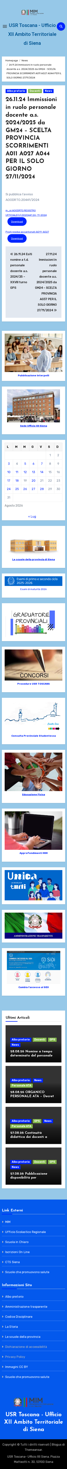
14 (41, 472)
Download (17, 221)
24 (9, 489)
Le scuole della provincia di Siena (33, 559)
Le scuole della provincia (22, 1337)
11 (17, 472)
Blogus (56, 1444)
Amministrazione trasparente (26, 1306)
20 (33, 480)
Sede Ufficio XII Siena (33, 425)
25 (17, 489)
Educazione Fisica (33, 794)
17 (8, 480)
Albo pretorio (16, 91)
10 (8, 472)
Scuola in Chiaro (16, 1242)
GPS (52, 1039)
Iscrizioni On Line (17, 1252)
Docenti (35, 91)
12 (25, 472)
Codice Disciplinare (19, 1316)
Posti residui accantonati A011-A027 (27, 231)
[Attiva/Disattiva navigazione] (5, 26)
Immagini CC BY (16, 1367)
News (48, 91)
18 (17, 480)
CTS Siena (12, 1262)
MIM (8, 1222)
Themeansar (33, 1450)
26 (25, 489)
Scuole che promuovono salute (27, 1272)
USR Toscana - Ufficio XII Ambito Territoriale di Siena (32, 34)
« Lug (32, 516)
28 (42, 489)
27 (33, 489)
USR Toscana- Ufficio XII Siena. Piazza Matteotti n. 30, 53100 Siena (33, 1459)
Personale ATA (21, 1085)
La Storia (11, 1327)
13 (33, 472)
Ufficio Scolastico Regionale (25, 1232)
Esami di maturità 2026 (33, 589)
